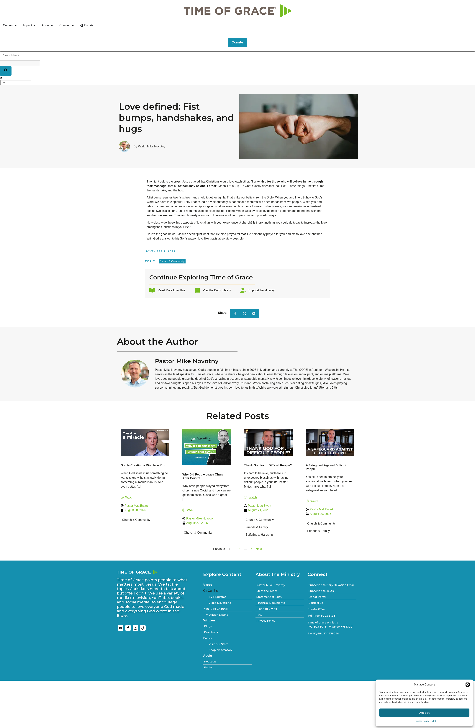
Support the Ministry (261, 290)
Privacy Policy (422, 721)
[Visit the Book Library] (197, 290)
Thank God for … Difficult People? (268, 465)
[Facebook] (128, 628)
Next (259, 549)
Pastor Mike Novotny (187, 361)
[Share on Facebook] (235, 313)
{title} (433, 721)
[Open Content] (15, 25)
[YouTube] (120, 628)
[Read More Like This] (152, 290)
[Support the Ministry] (243, 290)
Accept (424, 712)
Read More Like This (171, 290)
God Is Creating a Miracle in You (143, 465)
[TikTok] (143, 628)
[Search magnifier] (6, 71)
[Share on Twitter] (244, 313)
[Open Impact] (34, 25)
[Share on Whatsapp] (254, 313)
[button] (467, 684)
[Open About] (51, 25)
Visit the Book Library (217, 290)
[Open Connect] (72, 25)
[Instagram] (135, 628)
